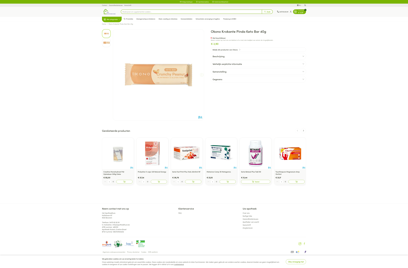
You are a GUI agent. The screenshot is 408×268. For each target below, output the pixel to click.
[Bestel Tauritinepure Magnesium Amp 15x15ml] (296, 181)
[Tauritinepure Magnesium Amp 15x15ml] (290, 153)
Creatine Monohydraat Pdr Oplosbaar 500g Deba (113, 173)
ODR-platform (153, 252)
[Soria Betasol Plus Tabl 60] (255, 153)
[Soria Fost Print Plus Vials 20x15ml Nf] (187, 153)
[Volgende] (201, 75)
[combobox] (191, 12)
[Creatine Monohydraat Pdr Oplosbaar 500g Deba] (118, 153)
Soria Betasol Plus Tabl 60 (251, 172)
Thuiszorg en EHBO (229, 19)
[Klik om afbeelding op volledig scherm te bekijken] (158, 74)
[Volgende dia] (303, 130)
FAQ (180, 213)
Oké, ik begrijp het (296, 261)
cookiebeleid (179, 264)
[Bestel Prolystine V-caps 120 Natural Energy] (159, 181)
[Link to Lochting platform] (305, 252)
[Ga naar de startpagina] (109, 12)
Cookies (143, 252)
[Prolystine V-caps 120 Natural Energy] (152, 153)
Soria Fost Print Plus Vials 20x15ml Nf (186, 172)
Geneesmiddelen (186, 19)
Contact (104, 5)
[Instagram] (300, 243)
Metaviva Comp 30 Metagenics (219, 172)
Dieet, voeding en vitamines (168, 19)
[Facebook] (304, 243)
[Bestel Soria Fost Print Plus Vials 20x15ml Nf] (193, 181)
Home (104, 24)
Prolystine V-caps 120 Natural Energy (152, 172)
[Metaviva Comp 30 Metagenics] (221, 153)
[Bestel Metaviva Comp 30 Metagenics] (228, 181)
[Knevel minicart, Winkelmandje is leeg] (295, 12)
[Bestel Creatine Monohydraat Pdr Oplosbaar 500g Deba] (124, 181)
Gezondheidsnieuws (116, 5)
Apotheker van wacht (251, 222)
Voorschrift (127, 5)
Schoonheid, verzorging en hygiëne (208, 19)
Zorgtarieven (248, 228)
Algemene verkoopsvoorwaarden (114, 252)
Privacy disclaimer (133, 252)
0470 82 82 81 (114, 222)
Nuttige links (247, 216)
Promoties (129, 19)
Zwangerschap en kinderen (145, 19)
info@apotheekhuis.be (121, 224)
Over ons (246, 213)
